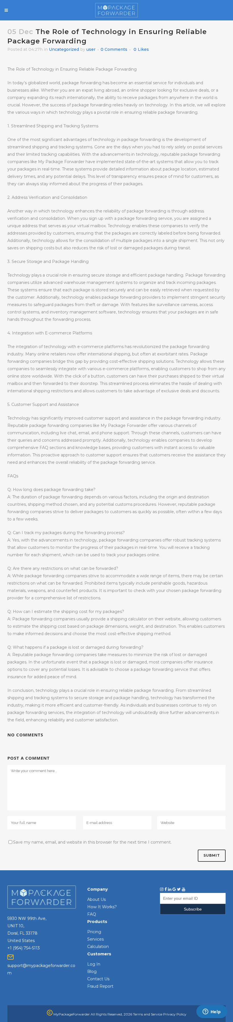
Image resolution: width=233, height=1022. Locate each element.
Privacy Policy (174, 1014)
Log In (93, 964)
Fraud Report (100, 986)
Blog (92, 971)
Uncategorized (64, 49)
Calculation (98, 946)
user (90, 49)
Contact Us (98, 978)
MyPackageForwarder (71, 1014)
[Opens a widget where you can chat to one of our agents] (211, 1012)
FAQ (91, 914)
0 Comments (114, 49)
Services (95, 939)
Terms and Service (147, 1014)
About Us (96, 899)
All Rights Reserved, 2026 (111, 1014)
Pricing (94, 931)
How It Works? (102, 906)
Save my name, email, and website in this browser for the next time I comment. (92, 842)
